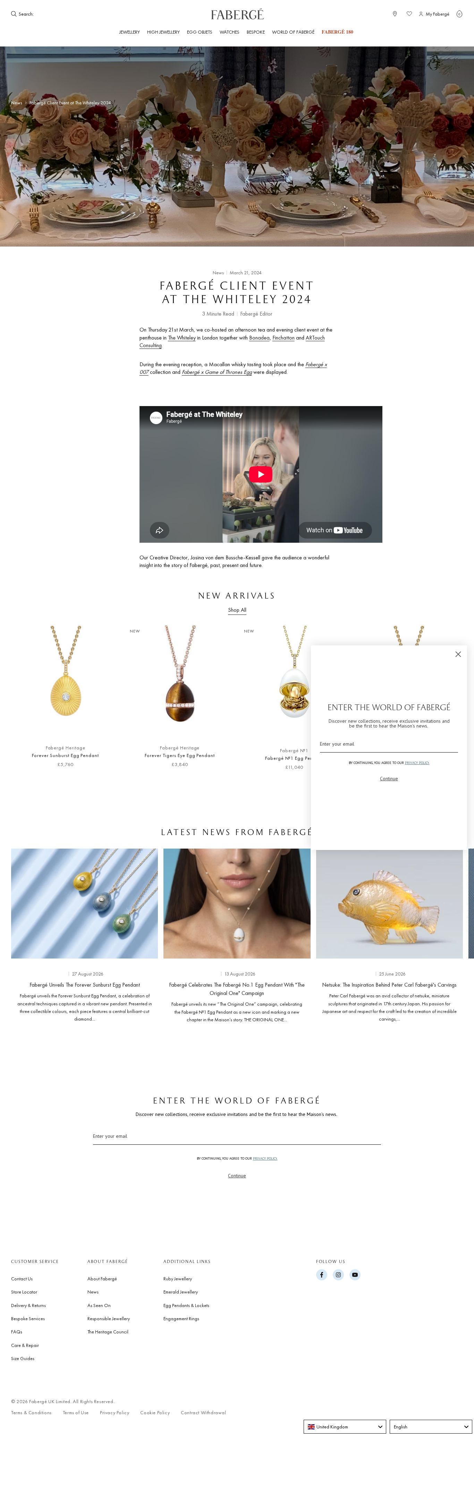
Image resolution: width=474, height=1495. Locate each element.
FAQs (16, 1332)
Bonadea (259, 337)
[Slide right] (446, 937)
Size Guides (22, 1358)
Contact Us (22, 1278)
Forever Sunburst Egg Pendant (65, 755)
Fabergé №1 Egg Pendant (294, 758)
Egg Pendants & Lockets (186, 1305)
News (16, 103)
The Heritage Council (107, 1332)
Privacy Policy (114, 1413)
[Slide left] (27, 701)
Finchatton (283, 337)
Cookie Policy (155, 1413)
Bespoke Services (28, 1318)
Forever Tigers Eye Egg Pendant (180, 755)
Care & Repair (25, 1345)
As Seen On (99, 1305)
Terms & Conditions (31, 1413)
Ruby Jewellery (177, 1278)
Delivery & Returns (28, 1305)
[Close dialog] (458, 654)
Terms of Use (76, 1413)
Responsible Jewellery (108, 1318)
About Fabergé (102, 1278)
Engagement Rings (181, 1318)
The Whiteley (182, 337)
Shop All (237, 609)
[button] (459, 14)
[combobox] (345, 1427)
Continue (237, 1175)
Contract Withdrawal (203, 1413)
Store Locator (24, 1292)
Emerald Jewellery (180, 1292)
